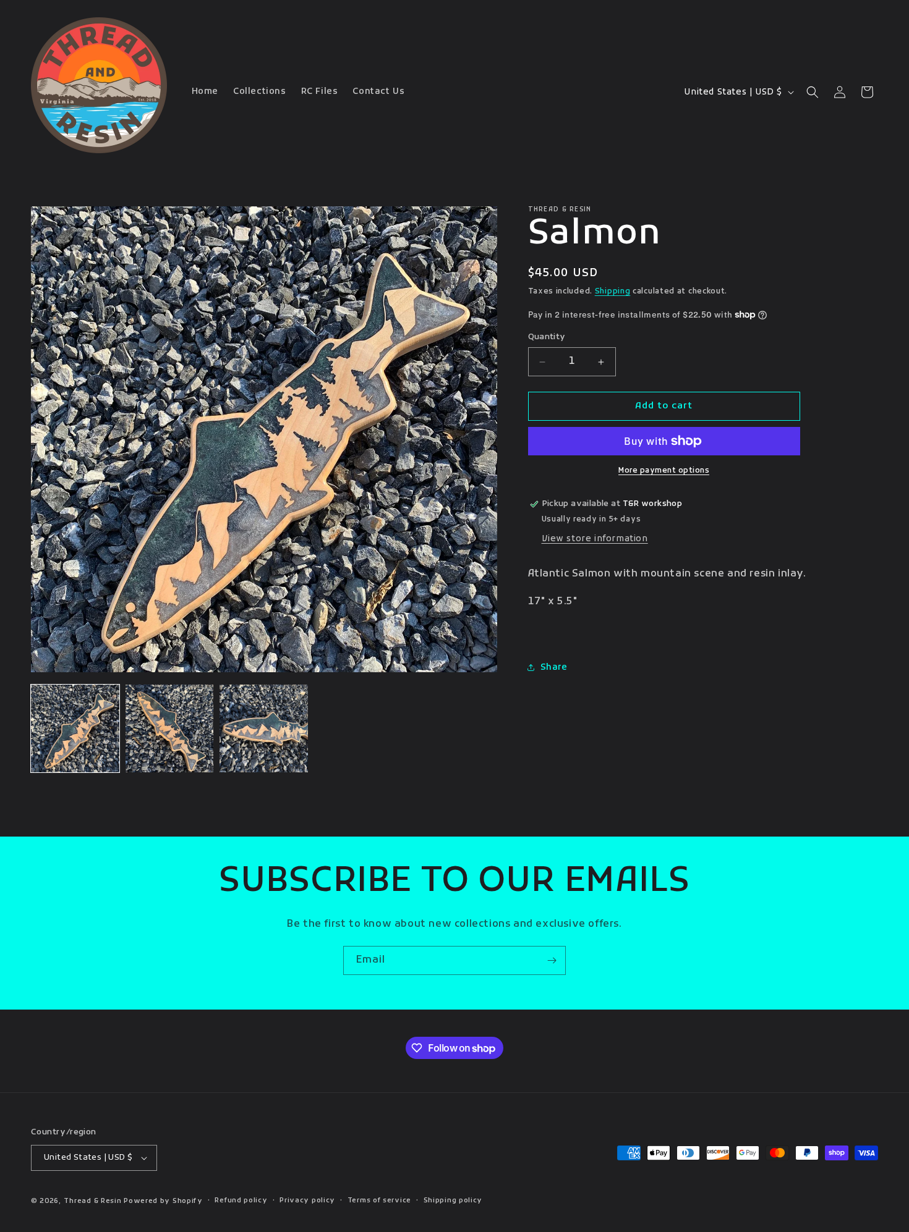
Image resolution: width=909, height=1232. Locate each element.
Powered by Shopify (163, 1201)
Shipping (613, 292)
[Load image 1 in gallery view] (75, 729)
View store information (595, 539)
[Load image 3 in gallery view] (264, 729)
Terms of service (379, 1200)
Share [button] (554, 667)
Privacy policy (307, 1200)
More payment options (663, 471)
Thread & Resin (93, 1201)
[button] (812, 92)
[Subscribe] (551, 960)
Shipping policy (453, 1200)
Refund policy (241, 1200)
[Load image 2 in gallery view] (170, 729)
